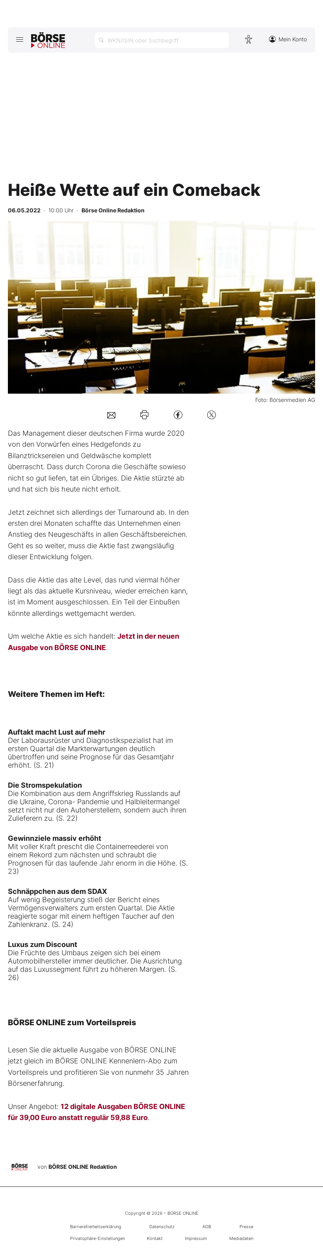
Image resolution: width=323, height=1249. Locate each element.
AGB (206, 1226)
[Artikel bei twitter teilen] (211, 414)
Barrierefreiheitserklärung (95, 1226)
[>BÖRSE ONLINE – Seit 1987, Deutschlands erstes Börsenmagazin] (48, 40)
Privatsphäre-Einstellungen (97, 1238)
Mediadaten (241, 1238)
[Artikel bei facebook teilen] (178, 414)
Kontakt (155, 1238)
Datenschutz (161, 1226)
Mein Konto (292, 39)
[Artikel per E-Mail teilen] (111, 415)
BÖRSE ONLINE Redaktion (82, 1166)
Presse (246, 1226)
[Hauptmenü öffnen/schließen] (19, 39)
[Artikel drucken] (144, 414)
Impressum (196, 1238)
